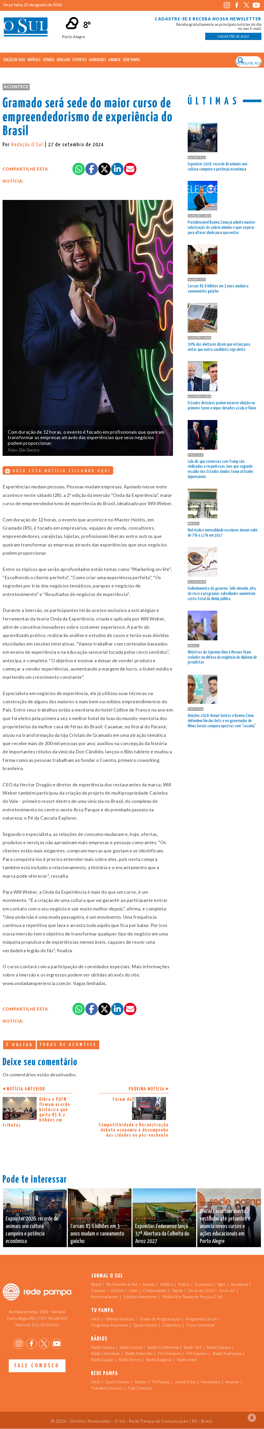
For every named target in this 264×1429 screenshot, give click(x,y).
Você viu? (227, 1290)
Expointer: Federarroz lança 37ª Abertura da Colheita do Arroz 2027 (162, 1233)
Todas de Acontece (68, 1045)
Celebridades (155, 1290)
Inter (133, 1290)
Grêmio (117, 1290)
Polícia (183, 1284)
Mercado (63, 60)
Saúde (177, 1290)
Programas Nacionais (109, 1324)
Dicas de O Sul (201, 1290)
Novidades (210, 1381)
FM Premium (169, 1353)
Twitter (247, 5)
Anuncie (114, 60)
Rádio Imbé (187, 1359)
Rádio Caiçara (219, 1347)
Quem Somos (145, 1324)
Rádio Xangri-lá (159, 1359)
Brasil (96, 1284)
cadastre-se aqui (233, 36)
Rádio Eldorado (138, 1353)
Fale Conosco (37, 1366)
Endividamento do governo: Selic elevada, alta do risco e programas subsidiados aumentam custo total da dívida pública (222, 593)
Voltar (21, 1045)
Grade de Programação (159, 1318)
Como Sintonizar (200, 1324)
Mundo (148, 1284)
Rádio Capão (102, 1359)
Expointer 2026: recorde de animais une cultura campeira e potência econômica (217, 167)
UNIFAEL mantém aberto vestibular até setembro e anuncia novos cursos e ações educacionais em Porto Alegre (225, 1226)
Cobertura (171, 1324)
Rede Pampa (131, 60)
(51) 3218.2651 (45, 1324)
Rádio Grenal (130, 1347)
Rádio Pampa (102, 1347)
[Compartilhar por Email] (130, 169)
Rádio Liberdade (105, 1353)
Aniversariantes (104, 1296)
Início (95, 1318)
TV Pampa (161, 1381)
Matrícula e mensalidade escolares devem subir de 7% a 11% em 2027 (223, 533)
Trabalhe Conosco (107, 1387)
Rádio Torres (130, 1359)
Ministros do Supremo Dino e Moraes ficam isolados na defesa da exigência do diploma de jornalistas (222, 657)
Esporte (98, 1290)
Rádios (140, 1381)
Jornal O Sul (26, 28)
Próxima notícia (146, 1089)
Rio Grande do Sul (121, 1284)
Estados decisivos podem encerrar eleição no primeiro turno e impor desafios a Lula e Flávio (222, 405)
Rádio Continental (162, 1347)
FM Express (196, 1353)
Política (166, 1284)
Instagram (227, 5)
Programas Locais (201, 1318)
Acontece (16, 86)
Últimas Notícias (119, 1318)
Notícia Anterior (26, 1089)
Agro (221, 1284)
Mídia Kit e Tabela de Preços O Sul (192, 1296)
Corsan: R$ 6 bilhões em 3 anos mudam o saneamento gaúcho (218, 289)
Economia (203, 1284)
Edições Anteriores (140, 1296)
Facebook (237, 5)
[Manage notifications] (252, 1418)
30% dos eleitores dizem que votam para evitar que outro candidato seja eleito (219, 347)
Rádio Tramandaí (227, 1353)
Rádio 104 (192, 1347)
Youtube (256, 5)
